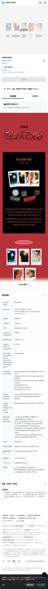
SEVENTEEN (6, 58)
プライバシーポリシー (9, 518)
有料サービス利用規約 (17, 515)
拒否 (3, 585)
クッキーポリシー (8, 521)
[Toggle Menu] (44, 2)
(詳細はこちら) (30, 579)
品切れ (24, 79)
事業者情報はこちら (28, 537)
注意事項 (35, 96)
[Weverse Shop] (3, 2)
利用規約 (5, 515)
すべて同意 (41, 585)
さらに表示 (23, 284)
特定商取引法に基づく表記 (27, 518)
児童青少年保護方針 (33, 515)
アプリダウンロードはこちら (36, 561)
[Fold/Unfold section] (24, 295)
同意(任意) (30, 585)
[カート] (40, 2)
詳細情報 (13, 96)
